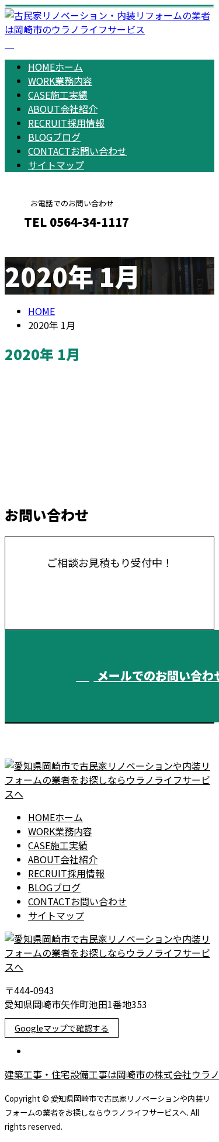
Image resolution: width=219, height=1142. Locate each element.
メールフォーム (45, 247)
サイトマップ (56, 165)
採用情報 (66, 123)
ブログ (54, 137)
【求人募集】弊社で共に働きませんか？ (104, 409)
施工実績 (58, 95)
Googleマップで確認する (62, 1028)
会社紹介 (63, 109)
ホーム (55, 67)
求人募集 (70, 486)
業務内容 (60, 81)
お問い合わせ (77, 151)
